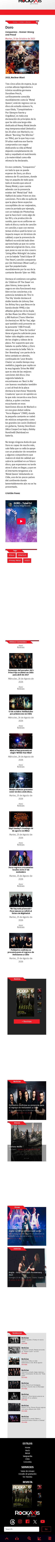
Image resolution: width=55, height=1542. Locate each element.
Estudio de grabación (27, 1474)
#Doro (11, 555)
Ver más (24, 1343)
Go (46, 1529)
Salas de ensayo (27, 1471)
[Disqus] (22, 600)
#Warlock (22, 555)
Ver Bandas (27, 1477)
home (15, 22)
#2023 (27, 560)
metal (21, 22)
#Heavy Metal (15, 560)
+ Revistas (27, 1021)
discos (28, 22)
